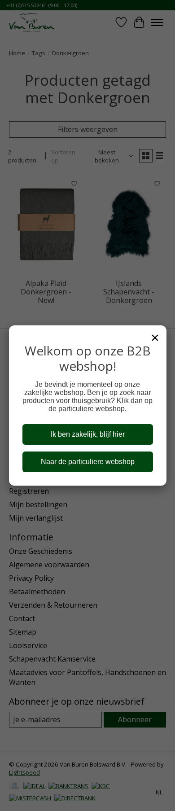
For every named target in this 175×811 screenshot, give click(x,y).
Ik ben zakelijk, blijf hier (88, 434)
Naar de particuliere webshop (88, 461)
